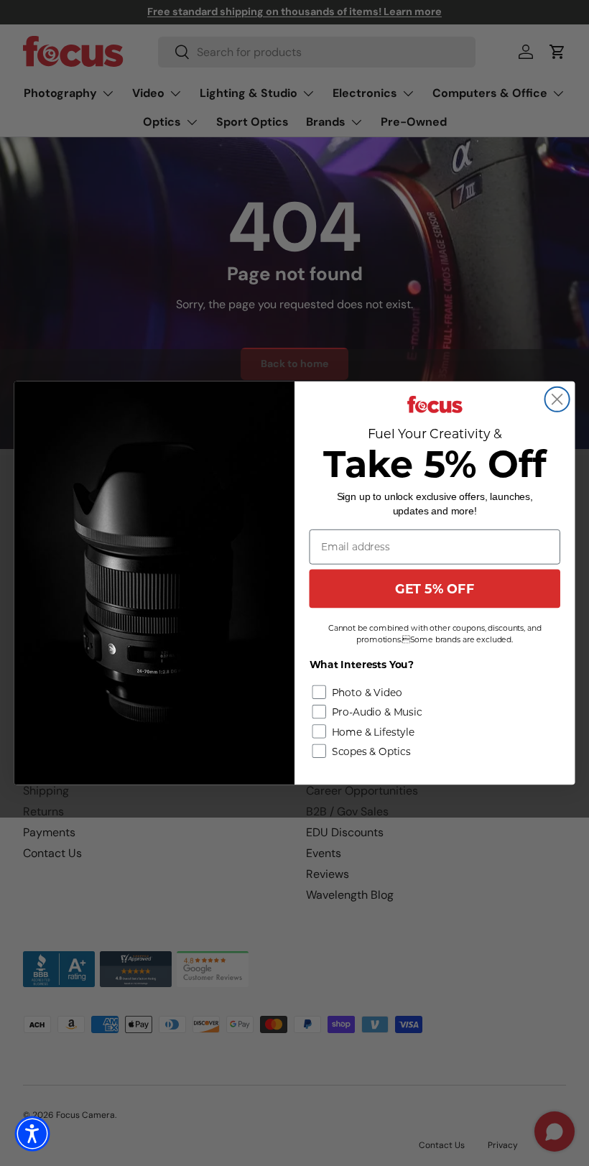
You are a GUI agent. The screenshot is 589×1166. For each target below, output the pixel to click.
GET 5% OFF (434, 588)
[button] (32, 1134)
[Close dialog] (557, 399)
